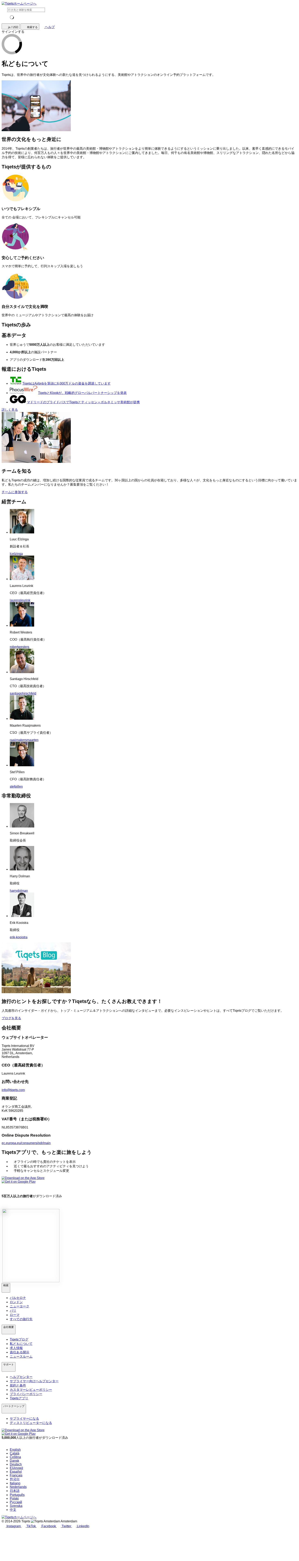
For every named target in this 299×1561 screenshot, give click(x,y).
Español (16, 1471)
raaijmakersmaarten (24, 740)
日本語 (15, 1490)
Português (17, 1495)
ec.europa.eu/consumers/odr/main (26, 1143)
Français (16, 1475)
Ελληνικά (16, 1468)
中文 (13, 1509)
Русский (16, 1502)
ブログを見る (11, 1018)
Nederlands (18, 1487)
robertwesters (19, 647)
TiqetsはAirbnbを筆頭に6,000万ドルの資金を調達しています (66, 383)
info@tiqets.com (13, 1090)
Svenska (16, 1506)
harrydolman (19, 890)
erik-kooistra (18, 937)
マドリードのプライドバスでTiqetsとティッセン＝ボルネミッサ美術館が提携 (83, 402)
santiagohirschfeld (23, 693)
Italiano (15, 1483)
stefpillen (16, 786)
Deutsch (16, 1464)
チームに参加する (15, 492)
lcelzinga (16, 553)
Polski (14, 1498)
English (15, 1449)
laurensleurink (20, 600)
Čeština (15, 1457)
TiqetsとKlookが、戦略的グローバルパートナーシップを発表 (82, 393)
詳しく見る (10, 409)
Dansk (14, 1460)
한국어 (15, 1479)
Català (14, 1453)
